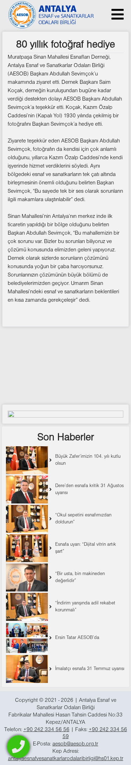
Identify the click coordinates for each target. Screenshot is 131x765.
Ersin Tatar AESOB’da (77, 638)
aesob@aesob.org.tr (75, 744)
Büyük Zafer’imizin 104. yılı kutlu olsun (88, 460)
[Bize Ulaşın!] (18, 746)
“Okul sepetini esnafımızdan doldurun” (83, 518)
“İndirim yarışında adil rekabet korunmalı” (85, 606)
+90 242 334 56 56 (46, 729)
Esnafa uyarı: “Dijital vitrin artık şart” (85, 548)
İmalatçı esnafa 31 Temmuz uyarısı (89, 669)
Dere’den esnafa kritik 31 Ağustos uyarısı (89, 489)
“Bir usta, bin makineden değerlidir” (80, 577)
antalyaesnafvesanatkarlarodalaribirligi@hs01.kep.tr (65, 758)
